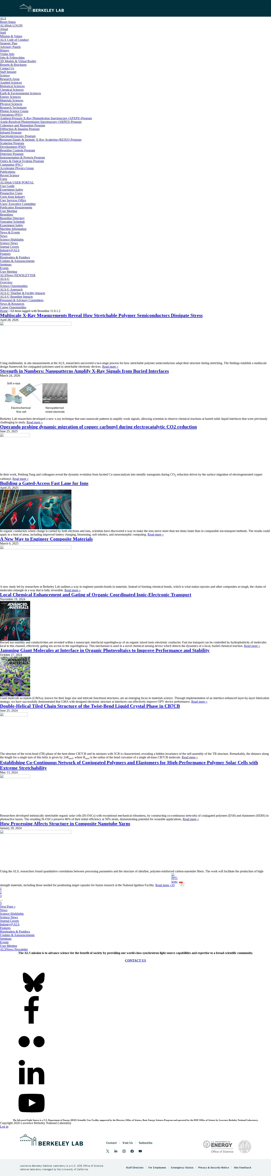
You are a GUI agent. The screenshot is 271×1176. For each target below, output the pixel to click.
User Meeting (8, 945)
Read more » (110, 366)
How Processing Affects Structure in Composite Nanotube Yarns (65, 823)
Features (5, 928)
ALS (3, 18)
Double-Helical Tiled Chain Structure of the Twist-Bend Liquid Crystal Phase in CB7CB (90, 706)
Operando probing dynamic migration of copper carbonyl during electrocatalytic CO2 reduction (98, 426)
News (3, 910)
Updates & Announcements (17, 935)
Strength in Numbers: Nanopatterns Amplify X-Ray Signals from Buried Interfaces (84, 371)
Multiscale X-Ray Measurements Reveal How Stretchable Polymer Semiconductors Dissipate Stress (101, 315)
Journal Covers (9, 920)
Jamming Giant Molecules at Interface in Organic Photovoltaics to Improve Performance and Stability (104, 650)
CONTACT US (135, 960)
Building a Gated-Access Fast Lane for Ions (44, 483)
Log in (4, 1126)
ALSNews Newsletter (14, 949)
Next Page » (7, 906)
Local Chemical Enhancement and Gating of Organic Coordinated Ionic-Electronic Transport (95, 594)
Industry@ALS (9, 924)
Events (4, 942)
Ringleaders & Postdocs (15, 931)
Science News (9, 917)
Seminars (6, 938)
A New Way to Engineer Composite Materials (46, 539)
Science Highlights (12, 913)
